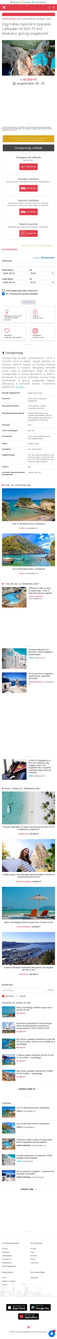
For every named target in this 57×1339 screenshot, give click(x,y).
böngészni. (40, 140)
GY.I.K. (4, 1278)
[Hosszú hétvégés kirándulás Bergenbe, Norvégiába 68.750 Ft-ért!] (28, 964)
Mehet (50, 990)
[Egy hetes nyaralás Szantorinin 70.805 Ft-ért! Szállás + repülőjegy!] (8, 1080)
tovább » (20, 387)
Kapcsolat (34, 1278)
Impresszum (7, 1259)
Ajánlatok (16, 2)
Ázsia (32, 1252)
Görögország (35, 596)
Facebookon (12, 130)
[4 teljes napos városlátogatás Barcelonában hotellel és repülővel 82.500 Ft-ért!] (28, 871)
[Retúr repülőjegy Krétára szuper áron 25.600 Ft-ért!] (28, 919)
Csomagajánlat (40, 2)
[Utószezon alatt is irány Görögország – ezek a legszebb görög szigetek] (14, 606)
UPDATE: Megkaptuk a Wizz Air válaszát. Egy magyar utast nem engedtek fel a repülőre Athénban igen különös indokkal (39, 766)
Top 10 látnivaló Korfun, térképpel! (28, 569)
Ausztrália (34, 1263)
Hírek (31, 658)
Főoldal (5, 1249)
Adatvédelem (7, 1256)
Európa (33, 1249)
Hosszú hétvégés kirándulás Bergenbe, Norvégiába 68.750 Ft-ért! (28, 968)
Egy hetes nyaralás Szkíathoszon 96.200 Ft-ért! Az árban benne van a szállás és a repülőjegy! (35, 1041)
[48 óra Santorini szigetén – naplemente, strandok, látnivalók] (14, 692)
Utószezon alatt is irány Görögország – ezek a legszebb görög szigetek (40, 590)
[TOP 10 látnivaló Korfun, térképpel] (28, 520)
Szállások (27, 2)
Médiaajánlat (7, 1263)
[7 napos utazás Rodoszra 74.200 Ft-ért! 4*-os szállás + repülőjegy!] (8, 1064)
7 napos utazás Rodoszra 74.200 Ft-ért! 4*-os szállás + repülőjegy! (35, 1056)
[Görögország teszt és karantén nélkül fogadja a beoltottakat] (14, 668)
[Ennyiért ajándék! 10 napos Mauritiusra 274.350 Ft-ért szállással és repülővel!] (28, 823)
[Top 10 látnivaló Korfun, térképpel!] (28, 565)
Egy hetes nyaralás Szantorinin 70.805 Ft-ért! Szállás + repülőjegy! (34, 1072)
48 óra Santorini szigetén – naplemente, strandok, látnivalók (41, 676)
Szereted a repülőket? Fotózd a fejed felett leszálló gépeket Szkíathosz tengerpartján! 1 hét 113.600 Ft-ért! (34, 1025)
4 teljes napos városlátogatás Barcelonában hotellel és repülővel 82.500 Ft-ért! (28, 875)
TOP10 (22, 528)
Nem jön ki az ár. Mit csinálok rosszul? (37, 245)
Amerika (33, 1256)
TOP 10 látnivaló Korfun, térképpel (28, 524)
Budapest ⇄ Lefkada (28, 157)
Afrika (32, 1259)
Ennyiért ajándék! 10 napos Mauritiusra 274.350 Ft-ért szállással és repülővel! (28, 828)
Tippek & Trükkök (8, 1281)
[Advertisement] (28, 106)
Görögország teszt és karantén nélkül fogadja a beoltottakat (40, 651)
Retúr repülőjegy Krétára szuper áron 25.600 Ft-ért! (28, 922)
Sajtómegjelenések (9, 1266)
